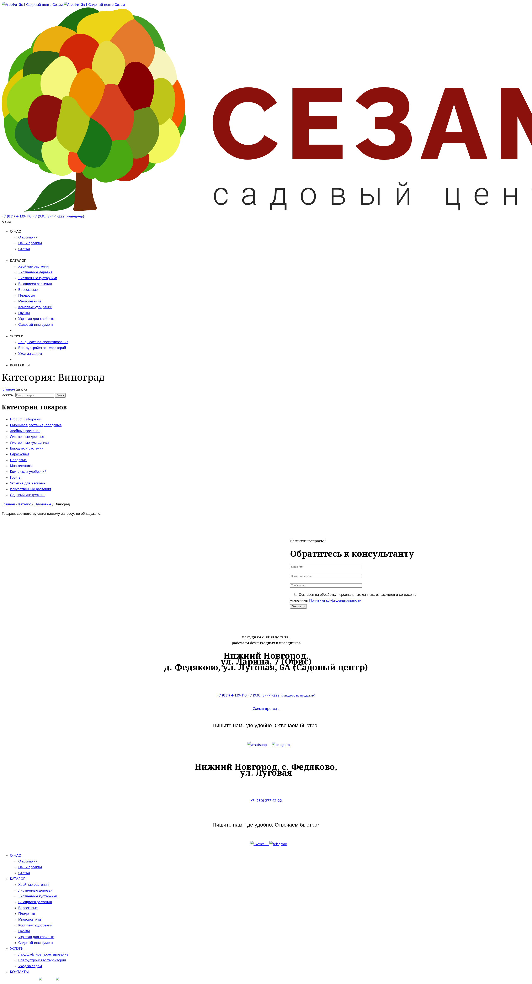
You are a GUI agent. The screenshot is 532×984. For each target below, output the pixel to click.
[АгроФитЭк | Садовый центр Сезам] (63, 4)
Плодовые (26, 295)
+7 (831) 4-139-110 (17, 216)
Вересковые (28, 289)
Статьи (24, 249)
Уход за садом (30, 353)
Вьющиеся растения (35, 284)
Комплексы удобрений (28, 471)
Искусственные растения (30, 489)
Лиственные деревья (35, 272)
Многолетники (29, 301)
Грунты (24, 313)
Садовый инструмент (35, 324)
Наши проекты (30, 243)
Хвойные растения (33, 266)
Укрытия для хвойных (36, 319)
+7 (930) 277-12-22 (266, 801)
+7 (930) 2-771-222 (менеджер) (58, 216)
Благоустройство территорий (42, 348)
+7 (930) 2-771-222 (281, 695)
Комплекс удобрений (35, 307)
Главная (8, 389)
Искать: (8, 395)
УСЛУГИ (16, 948)
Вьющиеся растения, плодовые (36, 425)
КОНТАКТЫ (20, 365)
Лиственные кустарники (37, 278)
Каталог (24, 504)
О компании (28, 237)
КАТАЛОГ (18, 260)
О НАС (15, 855)
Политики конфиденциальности (335, 600)
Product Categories (25, 419)
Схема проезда (266, 708)
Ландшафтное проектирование (43, 342)
